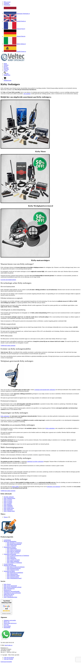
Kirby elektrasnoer (11, 558)
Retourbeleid (7, 627)
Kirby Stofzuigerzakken (13, 576)
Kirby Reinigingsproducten (14, 568)
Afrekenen (6, 3)
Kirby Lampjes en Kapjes (13, 559)
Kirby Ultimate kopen (9, 511)
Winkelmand (7, 4)
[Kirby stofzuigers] (25, 202)
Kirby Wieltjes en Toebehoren (14, 562)
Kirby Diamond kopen (9, 498)
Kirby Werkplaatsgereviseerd (14, 578)
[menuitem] (42, 2)
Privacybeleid (7, 626)
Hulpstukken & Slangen (10, 547)
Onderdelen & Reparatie (10, 554)
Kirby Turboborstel (12, 545)
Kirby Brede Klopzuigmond (14, 544)
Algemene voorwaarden (10, 620)
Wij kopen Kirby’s (8, 595)
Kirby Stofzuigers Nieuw (13, 575)
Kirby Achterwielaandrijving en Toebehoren (18, 555)
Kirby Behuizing (11, 557)
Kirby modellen (8, 504)
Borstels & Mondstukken (10, 541)
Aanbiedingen (7, 540)
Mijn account (7, 2)
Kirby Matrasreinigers (12, 574)
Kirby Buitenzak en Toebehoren (15, 572)
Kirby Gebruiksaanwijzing (10, 597)
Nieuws (6, 517)
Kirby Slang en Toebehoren (14, 550)
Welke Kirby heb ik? (9, 594)
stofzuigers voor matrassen (53, 486)
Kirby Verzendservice (9, 588)
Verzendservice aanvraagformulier (12, 592)
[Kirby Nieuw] (25, 148)
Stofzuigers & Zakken (9, 571)
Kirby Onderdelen (8, 506)
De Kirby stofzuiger (9, 496)
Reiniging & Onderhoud (10, 565)
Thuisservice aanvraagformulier (12, 591)
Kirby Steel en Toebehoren (13, 551)
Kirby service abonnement (10, 585)
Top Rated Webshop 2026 (6, 602)
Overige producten (8, 564)
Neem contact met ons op (10, 623)
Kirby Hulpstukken (12, 548)
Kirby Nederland (8, 505)
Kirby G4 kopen (8, 499)
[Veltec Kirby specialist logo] (12, 61)
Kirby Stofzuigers (8, 509)
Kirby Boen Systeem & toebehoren (16, 567)
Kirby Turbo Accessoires (13, 552)
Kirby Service (7, 584)
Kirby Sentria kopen (9, 508)
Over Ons (6, 624)
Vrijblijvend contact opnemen (8, 345)
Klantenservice (7, 590)
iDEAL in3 (6, 621)
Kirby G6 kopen (8, 502)
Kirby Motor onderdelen (13, 561)
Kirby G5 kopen (8, 501)
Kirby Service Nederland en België (12, 587)
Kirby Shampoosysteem (13, 569)
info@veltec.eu (8, 645)
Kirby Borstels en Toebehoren (14, 542)
